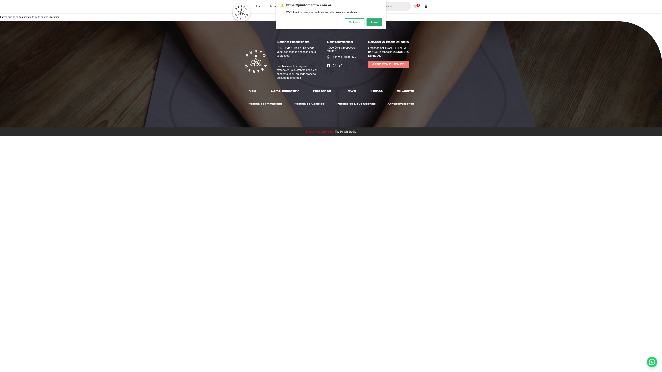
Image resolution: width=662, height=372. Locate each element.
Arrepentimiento (401, 103)
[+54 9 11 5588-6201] (328, 57)
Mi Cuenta (405, 90)
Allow (374, 22)
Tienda (376, 90)
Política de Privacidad (265, 103)
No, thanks (354, 22)
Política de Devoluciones (356, 103)
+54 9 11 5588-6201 (345, 56)
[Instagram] (334, 65)
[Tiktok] (340, 65)
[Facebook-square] (328, 65)
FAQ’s (351, 90)
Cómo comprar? (285, 90)
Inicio (259, 6)
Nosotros (322, 90)
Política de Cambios (309, 103)
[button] (652, 362)
